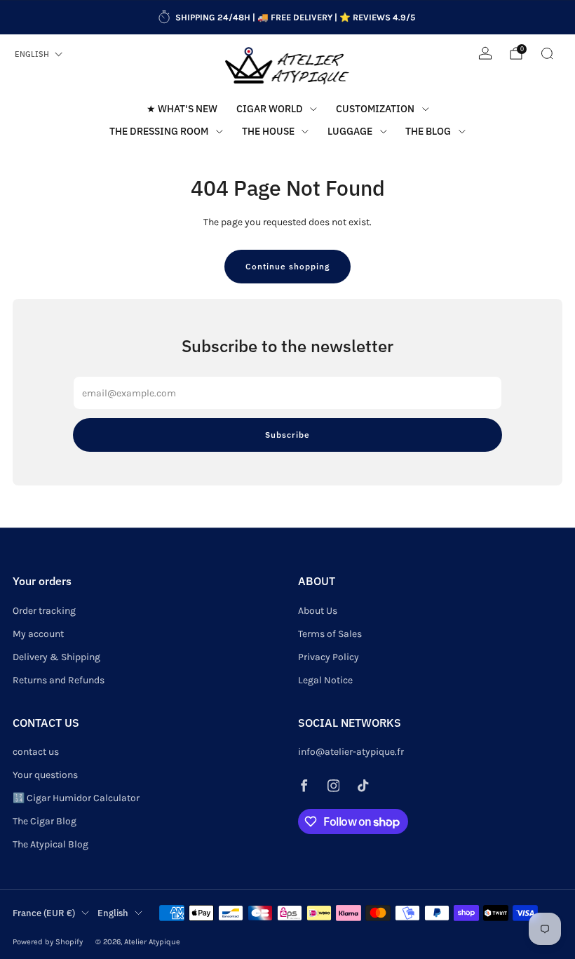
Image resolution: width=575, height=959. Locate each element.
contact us (36, 752)
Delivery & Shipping (56, 657)
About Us (317, 611)
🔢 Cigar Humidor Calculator (76, 798)
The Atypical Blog (50, 844)
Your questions (45, 775)
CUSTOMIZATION (375, 108)
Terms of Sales (330, 634)
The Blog (428, 131)
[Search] (547, 53)
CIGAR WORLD (269, 108)
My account (38, 634)
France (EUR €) (44, 912)
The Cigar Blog (44, 821)
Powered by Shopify (48, 941)
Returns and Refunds (58, 680)
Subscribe (287, 434)
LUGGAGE (349, 131)
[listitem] (287, 17)
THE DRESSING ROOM (158, 131)
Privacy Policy (328, 657)
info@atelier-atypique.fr (351, 752)
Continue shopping (287, 266)
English (32, 54)
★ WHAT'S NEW (182, 108)
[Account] (485, 53)
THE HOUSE (268, 131)
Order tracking (44, 611)
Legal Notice (325, 680)
